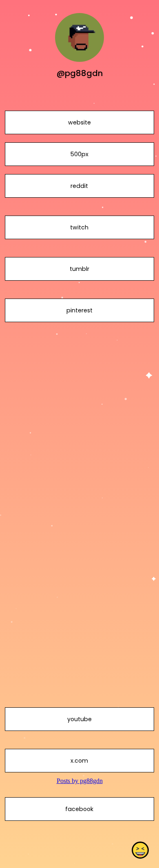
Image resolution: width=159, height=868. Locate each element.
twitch (79, 227)
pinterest (79, 310)
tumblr (79, 269)
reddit (79, 186)
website (79, 122)
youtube (79, 719)
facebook (79, 809)
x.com (79, 761)
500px (79, 154)
